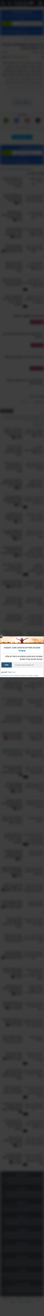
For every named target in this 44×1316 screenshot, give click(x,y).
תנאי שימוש (17, 676)
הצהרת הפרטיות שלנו (7, 676)
